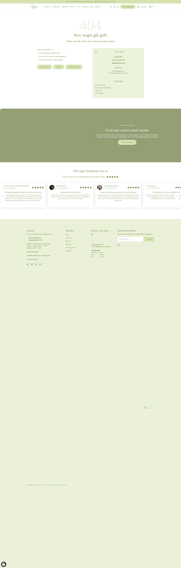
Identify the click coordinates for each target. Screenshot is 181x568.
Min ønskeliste (99, 93)
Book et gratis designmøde (103, 87)
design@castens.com (118, 63)
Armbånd (68, 251)
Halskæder (69, 244)
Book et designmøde (127, 142)
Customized (85, 7)
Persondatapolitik (32, 259)
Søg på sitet (98, 90)
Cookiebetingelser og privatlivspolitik (38, 255)
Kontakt (97, 7)
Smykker (46, 7)
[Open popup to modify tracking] (3, 564)
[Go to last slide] (4, 196)
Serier (72, 7)
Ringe (67, 234)
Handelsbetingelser (33, 252)
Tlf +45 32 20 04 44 (118, 60)
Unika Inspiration (71, 247)
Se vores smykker (100, 85)
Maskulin (64, 7)
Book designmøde (128, 7)
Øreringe (68, 241)
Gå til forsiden (44, 67)
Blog (91, 7)
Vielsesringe (55, 7)
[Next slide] (177, 196)
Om (78, 7)
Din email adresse (124, 239)
